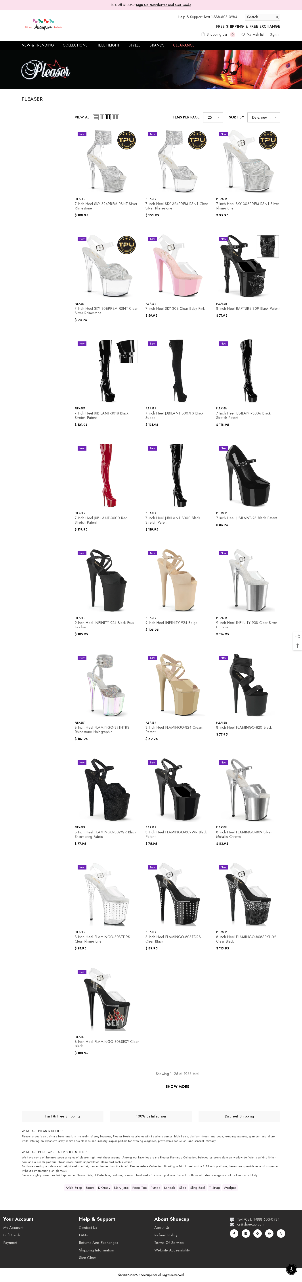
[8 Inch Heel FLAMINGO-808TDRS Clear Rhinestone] (107, 894)
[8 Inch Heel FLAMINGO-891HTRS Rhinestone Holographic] (107, 685)
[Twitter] (281, 1233)
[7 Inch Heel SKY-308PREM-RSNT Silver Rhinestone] (248, 161)
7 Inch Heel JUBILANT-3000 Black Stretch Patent (172, 520)
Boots (90, 1187)
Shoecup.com (148, 1275)
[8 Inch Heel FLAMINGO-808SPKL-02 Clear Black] (248, 894)
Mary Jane (121, 1187)
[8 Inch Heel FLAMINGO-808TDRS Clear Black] (177, 894)
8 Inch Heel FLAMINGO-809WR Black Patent (176, 834)
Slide (183, 1187)
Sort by (236, 117)
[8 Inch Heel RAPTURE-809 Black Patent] (248, 266)
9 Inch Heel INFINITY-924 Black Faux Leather (104, 625)
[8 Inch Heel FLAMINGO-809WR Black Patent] (177, 789)
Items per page (186, 117)
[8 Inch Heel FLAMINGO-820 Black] (248, 685)
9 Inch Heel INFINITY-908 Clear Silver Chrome (246, 625)
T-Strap (214, 1187)
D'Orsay (104, 1187)
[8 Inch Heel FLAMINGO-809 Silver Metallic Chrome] (248, 789)
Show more (178, 1086)
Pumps (156, 1187)
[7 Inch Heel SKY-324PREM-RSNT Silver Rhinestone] (107, 161)
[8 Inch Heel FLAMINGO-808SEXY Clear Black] (107, 999)
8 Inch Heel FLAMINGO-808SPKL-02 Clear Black (246, 939)
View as (82, 117)
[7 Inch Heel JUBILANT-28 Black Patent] (248, 475)
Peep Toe (139, 1187)
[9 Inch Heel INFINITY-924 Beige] (177, 580)
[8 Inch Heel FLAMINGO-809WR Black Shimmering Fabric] (107, 789)
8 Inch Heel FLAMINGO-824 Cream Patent (174, 729)
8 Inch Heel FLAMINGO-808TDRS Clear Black (173, 939)
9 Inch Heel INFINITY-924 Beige (171, 623)
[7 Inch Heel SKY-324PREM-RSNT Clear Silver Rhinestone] (177, 161)
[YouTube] (269, 1233)
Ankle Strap (74, 1187)
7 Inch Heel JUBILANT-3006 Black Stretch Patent (243, 415)
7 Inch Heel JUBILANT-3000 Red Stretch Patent (101, 520)
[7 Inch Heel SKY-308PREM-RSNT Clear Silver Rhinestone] (107, 266)
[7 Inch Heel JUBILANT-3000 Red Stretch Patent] (107, 475)
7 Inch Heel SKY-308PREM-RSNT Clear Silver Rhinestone (106, 310)
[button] (96, 117)
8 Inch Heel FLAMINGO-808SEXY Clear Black (107, 1044)
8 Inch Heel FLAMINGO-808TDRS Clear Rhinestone (102, 939)
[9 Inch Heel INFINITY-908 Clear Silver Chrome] (248, 580)
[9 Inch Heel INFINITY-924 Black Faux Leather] (107, 580)
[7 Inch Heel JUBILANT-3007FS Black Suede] (177, 371)
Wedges (230, 1187)
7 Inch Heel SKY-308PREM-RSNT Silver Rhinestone (247, 206)
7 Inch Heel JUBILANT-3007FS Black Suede (174, 415)
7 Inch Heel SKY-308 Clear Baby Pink (175, 308)
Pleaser (80, 199)
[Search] (262, 17)
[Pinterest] (257, 1233)
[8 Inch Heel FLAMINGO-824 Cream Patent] (177, 685)
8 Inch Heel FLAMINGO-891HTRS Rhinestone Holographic (102, 729)
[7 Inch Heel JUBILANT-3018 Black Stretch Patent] (107, 371)
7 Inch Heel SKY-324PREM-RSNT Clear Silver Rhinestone (176, 206)
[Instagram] (246, 1233)
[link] (62, 1116)
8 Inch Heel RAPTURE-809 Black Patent (248, 308)
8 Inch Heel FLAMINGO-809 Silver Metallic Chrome (244, 834)
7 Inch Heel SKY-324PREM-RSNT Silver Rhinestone (106, 206)
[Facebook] (234, 1233)
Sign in (275, 34)
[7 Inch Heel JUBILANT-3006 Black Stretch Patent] (248, 371)
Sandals (170, 1187)
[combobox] (259, 17)
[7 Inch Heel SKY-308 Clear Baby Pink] (177, 266)
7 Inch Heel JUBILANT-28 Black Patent (246, 518)
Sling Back (197, 1187)
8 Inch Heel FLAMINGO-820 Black (244, 727)
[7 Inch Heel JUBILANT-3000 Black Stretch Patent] (177, 475)
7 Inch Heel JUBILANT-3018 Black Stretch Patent (101, 415)
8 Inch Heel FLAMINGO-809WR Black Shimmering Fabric (105, 834)
